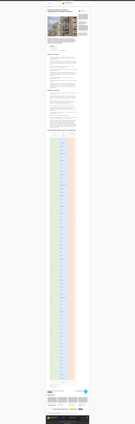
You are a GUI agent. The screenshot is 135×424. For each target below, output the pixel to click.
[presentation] (46, 401)
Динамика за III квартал (54, 47)
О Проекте (63, 417)
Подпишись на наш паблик (83, 417)
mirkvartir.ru (55, 386)
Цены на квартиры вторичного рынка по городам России (58, 50)
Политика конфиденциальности (72, 417)
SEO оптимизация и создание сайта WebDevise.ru (67, 0)
